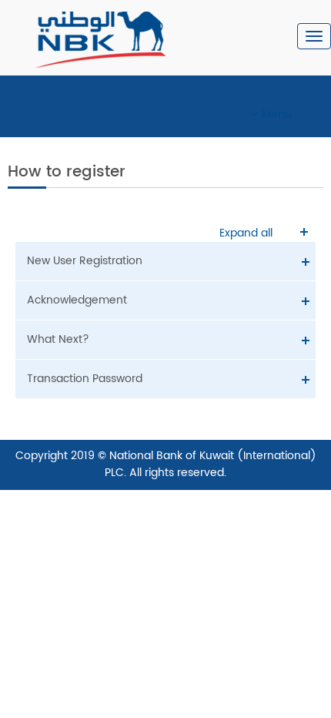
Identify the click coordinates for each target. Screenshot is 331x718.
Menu (277, 114)
